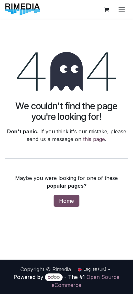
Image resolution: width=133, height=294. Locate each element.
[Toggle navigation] (121, 9)
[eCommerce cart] (106, 9)
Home (66, 201)
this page (94, 139)
